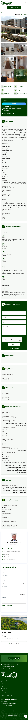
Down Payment (5, 575)
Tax (2, 591)
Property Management (7, 695)
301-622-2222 (15, 348)
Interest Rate (4, 586)
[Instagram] (12, 658)
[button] (9, 643)
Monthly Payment (7, 605)
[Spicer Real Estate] (6, 3)
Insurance (4, 597)
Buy (2, 686)
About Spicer (4, 690)
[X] (15, 658)
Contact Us (4, 688)
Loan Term (4, 580)
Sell (2, 683)
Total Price (4, 569)
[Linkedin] (18, 658)
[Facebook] (9, 658)
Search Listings (5, 693)
